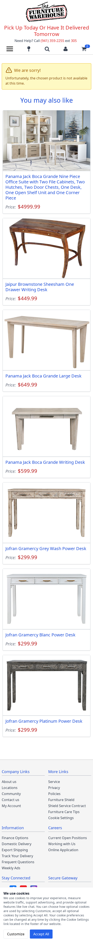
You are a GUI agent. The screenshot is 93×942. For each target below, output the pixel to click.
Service (54, 781)
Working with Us (61, 843)
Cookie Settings (61, 817)
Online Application (63, 850)
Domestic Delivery (16, 843)
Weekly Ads (11, 868)
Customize (15, 934)
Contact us (10, 799)
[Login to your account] (65, 49)
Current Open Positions (67, 837)
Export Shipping (15, 850)
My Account (11, 805)
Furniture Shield (61, 799)
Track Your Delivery (17, 856)
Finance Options (15, 837)
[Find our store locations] (28, 49)
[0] (84, 49)
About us (9, 781)
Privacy (54, 787)
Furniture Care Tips (64, 811)
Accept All (41, 934)
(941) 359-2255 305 (59, 40)
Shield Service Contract (67, 805)
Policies (54, 793)
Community (11, 793)
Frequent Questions (18, 862)
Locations (10, 787)
